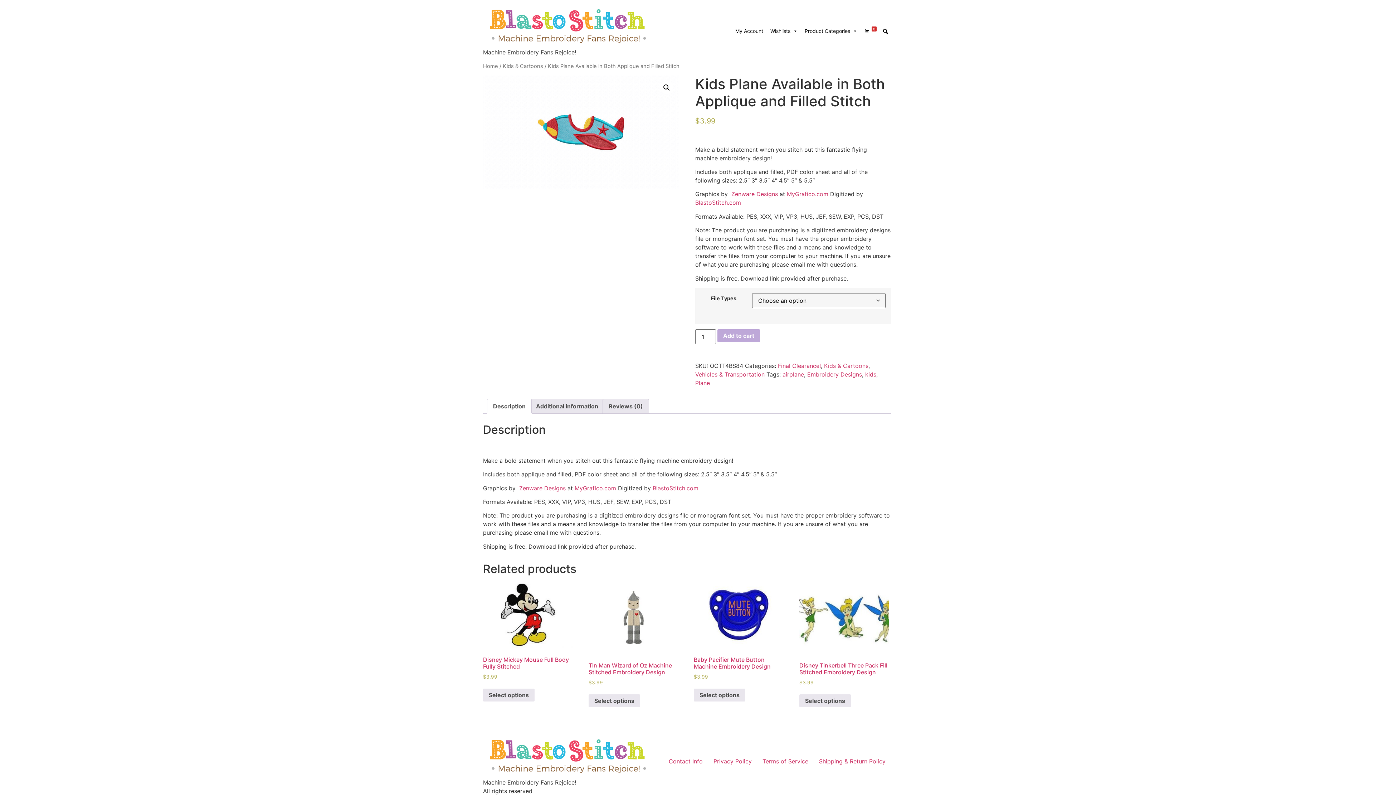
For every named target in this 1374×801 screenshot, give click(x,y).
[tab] (509, 406)
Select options (509, 695)
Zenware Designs (754, 194)
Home (490, 66)
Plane (702, 383)
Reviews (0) (626, 406)
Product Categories (827, 31)
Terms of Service (785, 761)
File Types (723, 298)
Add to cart (738, 335)
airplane (793, 374)
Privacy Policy (732, 761)
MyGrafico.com (807, 194)
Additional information (567, 406)
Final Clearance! (799, 365)
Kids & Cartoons (523, 66)
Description (509, 406)
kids (870, 374)
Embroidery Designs (834, 374)
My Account (749, 31)
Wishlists (780, 31)
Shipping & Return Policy (852, 761)
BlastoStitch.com (718, 202)
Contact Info (686, 761)
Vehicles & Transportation (730, 374)
